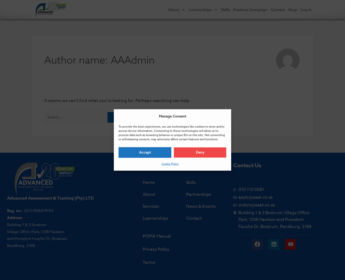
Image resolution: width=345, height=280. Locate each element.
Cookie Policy (170, 164)
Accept (145, 152)
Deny (200, 152)
